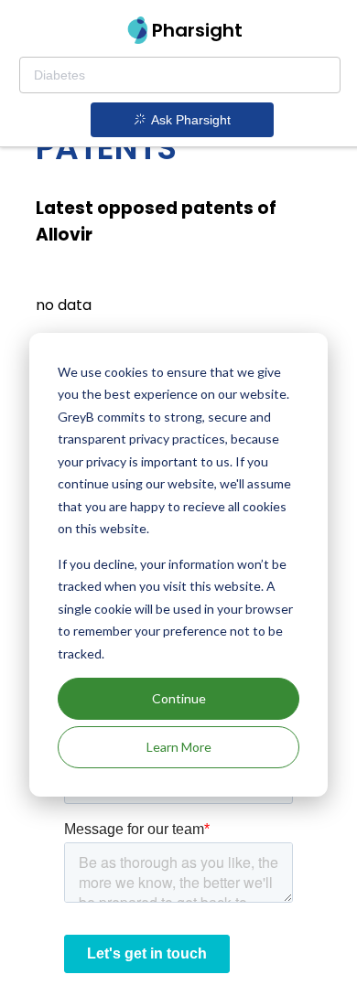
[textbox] (180, 75)
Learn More (178, 747)
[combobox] (180, 75)
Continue (179, 698)
